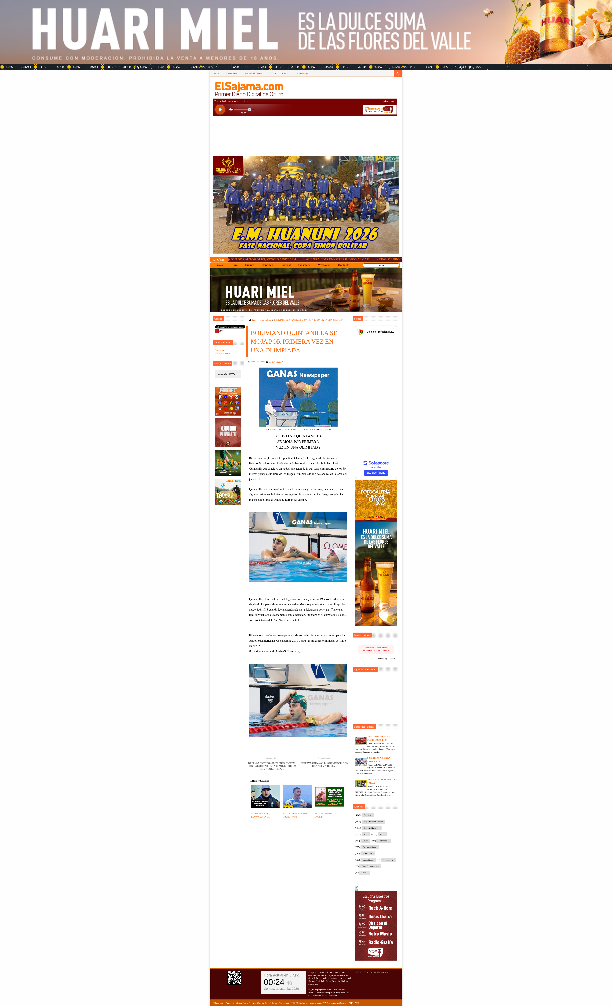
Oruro (365, 841)
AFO (366, 834)
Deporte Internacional (373, 821)
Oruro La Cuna (265, 320)
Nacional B (368, 853)
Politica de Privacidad (379, 972)
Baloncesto (384, 841)
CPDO (364, 872)
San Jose (367, 815)
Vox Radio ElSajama (253, 73)
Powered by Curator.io (386, 659)
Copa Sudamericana (370, 866)
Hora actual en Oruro (281, 975)
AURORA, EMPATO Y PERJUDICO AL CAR (248, 259)
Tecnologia (388, 860)
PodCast (272, 73)
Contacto (286, 73)
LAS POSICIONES (391, 259)
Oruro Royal (368, 860)
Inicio (216, 73)
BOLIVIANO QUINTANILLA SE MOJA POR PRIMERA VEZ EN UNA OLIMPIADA (308, 320)
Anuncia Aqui (303, 73)
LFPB (382, 834)
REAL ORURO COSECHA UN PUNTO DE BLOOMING (329, 259)
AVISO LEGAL (362, 972)
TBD (293, 1003)
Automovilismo (369, 847)
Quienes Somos (231, 73)
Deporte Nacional (371, 828)
